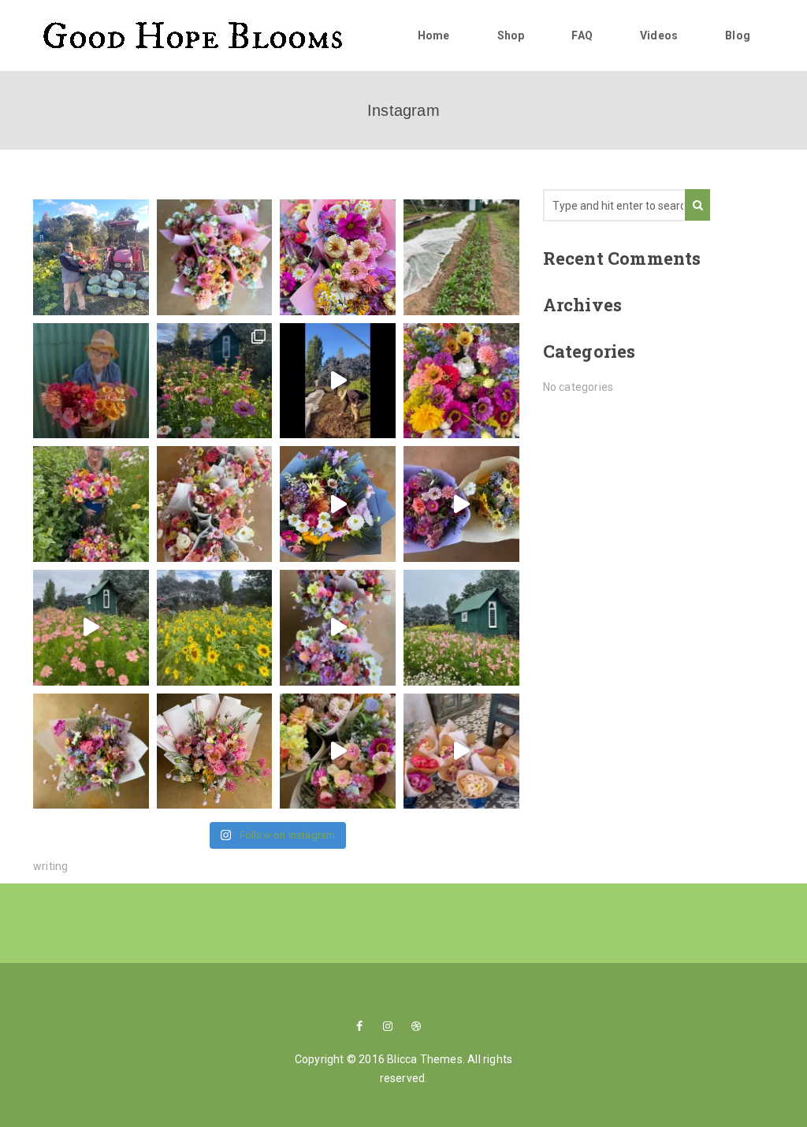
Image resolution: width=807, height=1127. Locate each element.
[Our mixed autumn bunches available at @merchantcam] (91, 504)
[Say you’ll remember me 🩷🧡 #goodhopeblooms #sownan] (215, 751)
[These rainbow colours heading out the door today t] (91, 751)
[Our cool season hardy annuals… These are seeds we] (461, 257)
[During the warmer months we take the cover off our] (215, 628)
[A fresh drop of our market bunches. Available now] (215, 257)
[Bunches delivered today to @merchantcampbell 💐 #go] (215, 504)
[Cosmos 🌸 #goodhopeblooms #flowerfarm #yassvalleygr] (91, 628)
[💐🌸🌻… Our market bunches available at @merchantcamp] (215, 381)
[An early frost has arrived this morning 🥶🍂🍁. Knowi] (91, 257)
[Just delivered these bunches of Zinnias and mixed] (461, 751)
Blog (737, 35)
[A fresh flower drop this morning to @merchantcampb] (338, 257)
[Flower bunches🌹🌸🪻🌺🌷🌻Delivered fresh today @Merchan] (338, 628)
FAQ (582, 35)
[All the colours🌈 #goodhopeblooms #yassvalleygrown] (338, 504)
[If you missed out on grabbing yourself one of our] (91, 381)
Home (434, 35)
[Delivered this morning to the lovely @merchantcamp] (338, 751)
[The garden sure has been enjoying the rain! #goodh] (461, 628)
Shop (511, 35)
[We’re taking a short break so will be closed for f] (461, 381)
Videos (659, 35)
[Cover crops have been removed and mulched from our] (338, 381)
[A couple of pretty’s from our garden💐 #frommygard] (461, 504)
